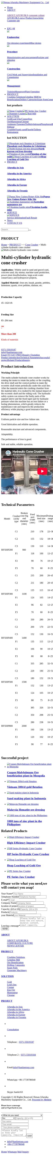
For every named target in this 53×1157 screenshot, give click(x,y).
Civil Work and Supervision (20, 74)
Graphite (11, 129)
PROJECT (12, 162)
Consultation (13, 1029)
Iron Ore (11, 990)
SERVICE (12, 212)
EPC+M (11, 28)
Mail (19, 1152)
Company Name (8, 903)
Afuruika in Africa (15, 1012)
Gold (9, 119)
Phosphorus (46, 124)
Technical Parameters (30, 357)
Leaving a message (10, 926)
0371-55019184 (28, 1055)
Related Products (15, 360)
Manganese (16, 121)
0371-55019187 (8, 349)
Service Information (16, 217)
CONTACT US (14, 223)
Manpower (20, 91)
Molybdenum (34, 124)
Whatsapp (12, 1152)
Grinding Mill (31, 97)
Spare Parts (42, 99)
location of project (9, 906)
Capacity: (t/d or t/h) (10, 909)
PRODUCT (12, 94)
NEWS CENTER (15, 946)
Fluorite (30, 129)
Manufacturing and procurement (22, 57)
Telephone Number (10, 896)
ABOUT (11, 10)
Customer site (13, 20)
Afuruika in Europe (16, 1014)
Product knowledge (34, 18)
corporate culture (36, 15)
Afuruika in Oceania (16, 1017)
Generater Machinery (17, 970)
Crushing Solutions (16, 97)
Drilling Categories (28, 99)
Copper (24, 119)
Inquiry (26, 360)
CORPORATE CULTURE (20, 943)
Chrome (25, 121)
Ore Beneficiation (15, 962)
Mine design (35, 43)
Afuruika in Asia (15, 1007)
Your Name (7, 893)
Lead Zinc (16, 119)
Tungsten (20, 124)
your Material (7, 915)
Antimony (11, 124)
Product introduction (10, 357)
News (10, 220)
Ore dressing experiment (18, 43)
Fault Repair (31, 217)
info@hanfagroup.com (11, 352)
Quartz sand (20, 129)
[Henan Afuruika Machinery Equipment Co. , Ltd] (25, 2)
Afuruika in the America (18, 1009)
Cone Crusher (31, 244)
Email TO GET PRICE (12, 355)
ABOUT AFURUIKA (17, 15)
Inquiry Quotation (31, 355)
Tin (26, 124)
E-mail (5, 900)
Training (11, 91)
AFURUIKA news (16, 18)
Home (10, 7)
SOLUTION (13, 116)
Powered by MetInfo (41, 1099)
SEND (5, 929)
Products (5, 912)
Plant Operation (32, 91)
